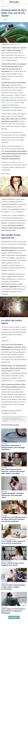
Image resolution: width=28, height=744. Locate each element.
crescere (12, 212)
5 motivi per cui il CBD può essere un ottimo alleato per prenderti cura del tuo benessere (14, 519)
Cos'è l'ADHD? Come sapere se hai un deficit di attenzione (13, 542)
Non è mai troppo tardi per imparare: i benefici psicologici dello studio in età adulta (13, 471)
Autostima (4, 443)
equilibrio (23, 286)
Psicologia (4, 583)
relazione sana (9, 102)
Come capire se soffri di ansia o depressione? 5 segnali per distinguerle (13, 611)
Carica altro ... (14, 617)
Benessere (4, 6)
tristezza (13, 381)
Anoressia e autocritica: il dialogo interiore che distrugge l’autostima (13, 447)
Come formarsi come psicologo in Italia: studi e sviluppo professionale (13, 587)
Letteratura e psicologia (8, 539)
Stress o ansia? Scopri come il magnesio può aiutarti (12, 564)
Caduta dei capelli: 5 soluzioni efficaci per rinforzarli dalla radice (12, 495)
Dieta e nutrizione (6, 561)
